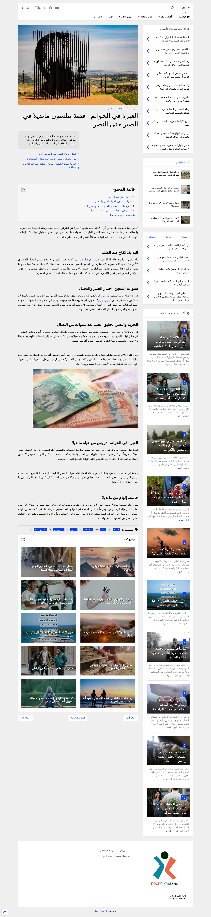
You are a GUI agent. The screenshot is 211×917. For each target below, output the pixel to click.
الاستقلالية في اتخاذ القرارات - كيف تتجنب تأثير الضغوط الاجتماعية (170, 341)
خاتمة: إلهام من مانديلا (120, 215)
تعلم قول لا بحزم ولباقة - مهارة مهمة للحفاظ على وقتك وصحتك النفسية (108, 601)
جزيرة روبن (104, 300)
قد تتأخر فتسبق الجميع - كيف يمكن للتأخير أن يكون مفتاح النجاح (168, 653)
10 (183, 797)
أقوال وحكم (166, 16)
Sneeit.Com (99, 911)
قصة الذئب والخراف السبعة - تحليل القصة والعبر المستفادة (171, 756)
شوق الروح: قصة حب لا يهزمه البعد (57, 153)
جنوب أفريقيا (92, 259)
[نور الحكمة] (172, 9)
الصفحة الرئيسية (78, 718)
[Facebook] (50, 8)
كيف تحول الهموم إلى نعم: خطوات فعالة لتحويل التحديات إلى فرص (51, 700)
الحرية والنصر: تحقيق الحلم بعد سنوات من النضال (106, 206)
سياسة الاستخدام (107, 851)
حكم (110, 108)
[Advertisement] (110, 154)
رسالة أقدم (25, 718)
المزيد (168, 364)
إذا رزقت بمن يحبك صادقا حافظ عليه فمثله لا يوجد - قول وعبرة (168, 497)
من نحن (123, 851)
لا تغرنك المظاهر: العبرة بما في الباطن (52, 668)
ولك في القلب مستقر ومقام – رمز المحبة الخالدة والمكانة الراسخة (169, 704)
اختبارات (98, 16)
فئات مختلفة (146, 16)
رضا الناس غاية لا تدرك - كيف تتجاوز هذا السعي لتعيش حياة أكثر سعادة (51, 601)
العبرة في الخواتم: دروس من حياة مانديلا (111, 210)
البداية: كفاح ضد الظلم (120, 197)
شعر (110, 16)
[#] (57, 8)
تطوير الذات (126, 16)
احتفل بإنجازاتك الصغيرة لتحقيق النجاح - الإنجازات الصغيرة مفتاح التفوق (51, 568)
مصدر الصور (107, 856)
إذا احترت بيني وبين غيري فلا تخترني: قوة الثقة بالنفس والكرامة (169, 445)
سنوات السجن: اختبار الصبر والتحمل (113, 201)
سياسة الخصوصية (122, 856)
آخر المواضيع (182, 162)
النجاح (121, 108)
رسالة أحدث (130, 718)
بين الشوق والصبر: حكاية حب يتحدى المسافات (51, 158)
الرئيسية (183, 16)
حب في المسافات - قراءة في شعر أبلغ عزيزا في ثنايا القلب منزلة (168, 808)
